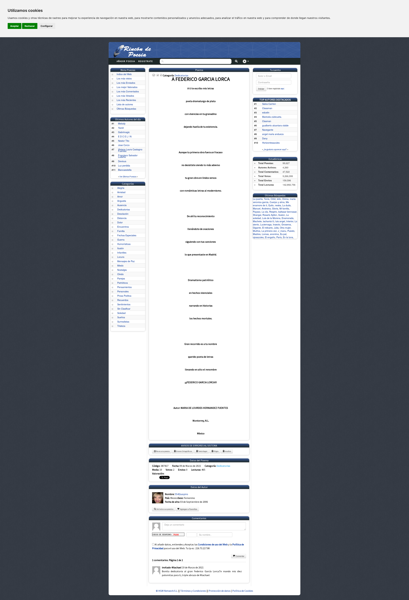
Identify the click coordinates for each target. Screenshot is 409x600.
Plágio (215, 451)
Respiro (273, 211)
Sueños (121, 317)
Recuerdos (122, 300)
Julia (276, 227)
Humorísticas (124, 244)
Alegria (120, 187)
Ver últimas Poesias (128, 176)
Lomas (265, 234)
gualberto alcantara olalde (275, 125)
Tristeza (121, 325)
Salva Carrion (269, 103)
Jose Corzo (124, 145)
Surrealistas (123, 321)
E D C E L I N (124, 136)
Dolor (120, 222)
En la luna (288, 237)
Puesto (290, 230)
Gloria (275, 208)
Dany (264, 138)
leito (279, 198)
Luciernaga (266, 224)
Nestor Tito (123, 140)
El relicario (267, 227)
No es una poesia (163, 451)
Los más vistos (124, 78)
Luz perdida (124, 165)
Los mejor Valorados (127, 87)
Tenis (266, 198)
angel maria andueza (273, 134)
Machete (257, 221)
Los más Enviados (126, 82)
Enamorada (287, 218)
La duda (286, 205)
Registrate (145, 61)
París (279, 237)
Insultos (228, 451)
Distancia (122, 218)
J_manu (282, 230)
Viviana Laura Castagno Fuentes (130, 150)
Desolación (122, 213)
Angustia (121, 200)
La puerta (258, 198)
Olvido (120, 274)
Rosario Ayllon (269, 214)
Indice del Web (124, 74)
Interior (289, 221)
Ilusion (281, 214)
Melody (121, 123)
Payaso (256, 211)
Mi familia (284, 208)
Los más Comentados (128, 91)
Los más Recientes (126, 100)
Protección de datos (220, 590)
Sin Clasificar (123, 308)
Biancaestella (124, 169)
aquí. (283, 88)
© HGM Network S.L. (167, 590)
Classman (267, 108)
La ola (265, 211)
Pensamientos (124, 287)
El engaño (270, 237)
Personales (123, 291)
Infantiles (121, 252)
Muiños (256, 230)
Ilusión (120, 248)
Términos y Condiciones (193, 590)
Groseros (286, 224)
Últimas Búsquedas (126, 108)
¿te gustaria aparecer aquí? (275, 149)
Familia (121, 231)
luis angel (280, 221)
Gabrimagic (124, 132)
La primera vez (269, 230)
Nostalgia (122, 269)
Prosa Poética (124, 295)
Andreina (266, 208)
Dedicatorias (123, 209)
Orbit (273, 198)
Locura (120, 256)
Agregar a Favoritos (188, 509)
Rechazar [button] (30, 26)
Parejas (121, 278)
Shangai (257, 214)
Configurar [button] (47, 26)
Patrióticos (122, 282)
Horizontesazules (271, 142)
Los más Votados (125, 95)
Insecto (276, 224)
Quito (271, 205)
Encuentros (123, 226)
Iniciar (261, 88)
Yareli (121, 127)
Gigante (257, 227)
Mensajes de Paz (126, 261)
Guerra (120, 239)
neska (278, 205)
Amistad (121, 192)
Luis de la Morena (271, 218)
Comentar (239, 556)
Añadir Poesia (126, 61)
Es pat (283, 234)
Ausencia (122, 205)
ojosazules (258, 237)
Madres (257, 234)
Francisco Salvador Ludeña (128, 156)
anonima (274, 234)
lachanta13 (268, 221)
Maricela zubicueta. (272, 116)
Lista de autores (125, 104)
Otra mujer (285, 227)
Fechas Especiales (126, 235)
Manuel (256, 208)
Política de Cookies (242, 590)
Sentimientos (123, 304)
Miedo (120, 265)
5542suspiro (181, 494)
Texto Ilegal (202, 451)
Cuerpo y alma (277, 202)
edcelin (265, 112)
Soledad (121, 313)
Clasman (266, 121)
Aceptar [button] (14, 26)
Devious (122, 161)
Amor (120, 196)
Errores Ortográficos (184, 451)
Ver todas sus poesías (164, 509)
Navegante (267, 129)
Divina (285, 198)
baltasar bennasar (287, 211)
